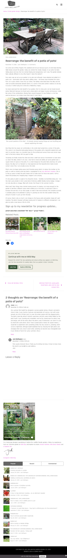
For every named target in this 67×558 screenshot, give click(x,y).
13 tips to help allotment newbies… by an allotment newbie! (27, 493)
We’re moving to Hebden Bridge (19, 523)
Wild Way (23, 444)
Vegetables (20, 468)
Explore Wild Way (25, 267)
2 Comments (32, 65)
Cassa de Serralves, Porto (15, 283)
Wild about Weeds (55, 444)
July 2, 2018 (13, 503)
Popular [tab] (13, 464)
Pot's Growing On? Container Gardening (36, 475)
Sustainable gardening (16, 506)
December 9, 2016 (14, 495)
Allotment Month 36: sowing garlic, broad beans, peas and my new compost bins (49, 285)
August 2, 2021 (14, 541)
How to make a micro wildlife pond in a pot (22, 501)
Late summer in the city (39, 231)
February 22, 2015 (14, 480)
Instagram (6, 458)
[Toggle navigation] (61, 5)
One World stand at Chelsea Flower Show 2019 (12, 232)
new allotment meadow (49, 171)
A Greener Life (7, 447)
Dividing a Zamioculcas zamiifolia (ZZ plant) (22, 478)
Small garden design (11, 57)
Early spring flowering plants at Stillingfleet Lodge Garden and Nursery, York (26, 234)
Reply (12, 334)
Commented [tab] (52, 464)
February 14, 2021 (14, 525)
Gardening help (21, 475)
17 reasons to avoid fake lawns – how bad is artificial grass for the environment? (33, 508)
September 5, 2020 (15, 510)
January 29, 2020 (14, 472)
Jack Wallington (22, 65)
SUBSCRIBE (42, 556)
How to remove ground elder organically (21, 516)
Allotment (13, 491)
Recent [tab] (32, 464)
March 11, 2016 (13, 533)
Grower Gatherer (44, 444)
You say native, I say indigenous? (52, 232)
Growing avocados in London (18, 470)
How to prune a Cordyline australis (20, 485)
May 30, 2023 (13, 518)
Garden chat (13, 468)
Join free (13, 267)
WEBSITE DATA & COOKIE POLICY (33, 551)
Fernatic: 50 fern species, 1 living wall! (21, 531)
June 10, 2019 (13, 487)
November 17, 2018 (11, 65)
